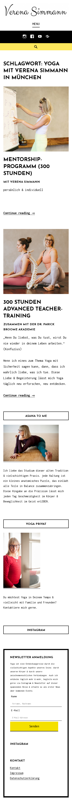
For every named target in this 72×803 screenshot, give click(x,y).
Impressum (16, 773)
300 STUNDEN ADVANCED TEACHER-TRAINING (33, 309)
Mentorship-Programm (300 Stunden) (26, 166)
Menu (36, 24)
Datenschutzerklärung (25, 778)
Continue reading (19, 213)
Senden (34, 726)
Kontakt (15, 767)
